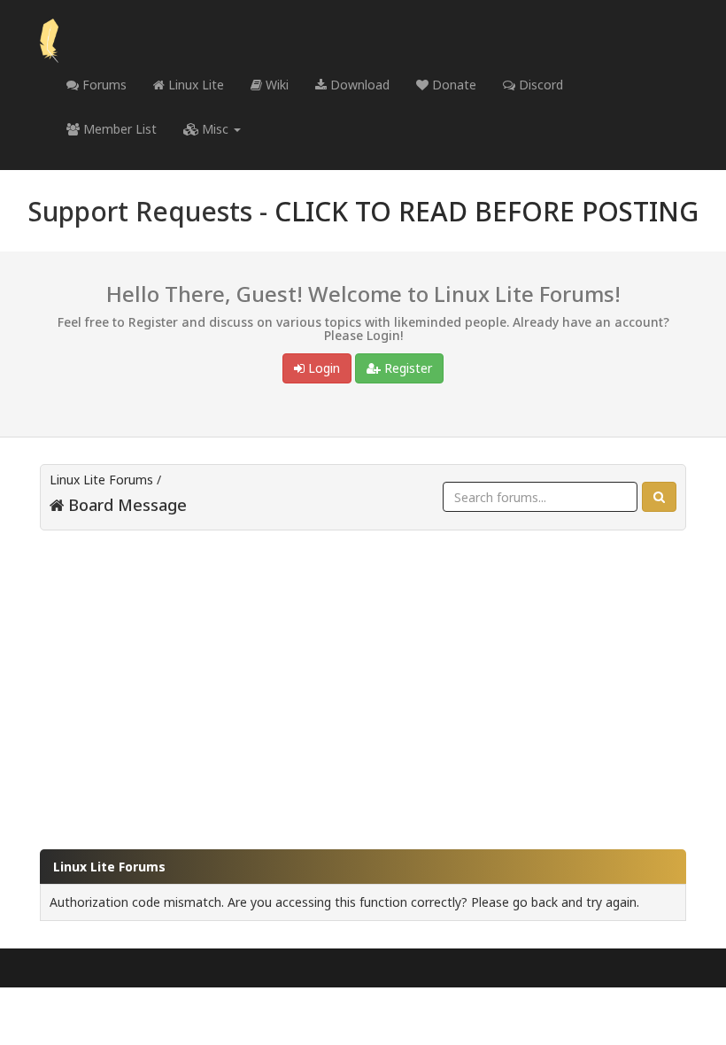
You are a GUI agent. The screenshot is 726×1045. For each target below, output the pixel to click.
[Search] (659, 497)
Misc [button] (215, 128)
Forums (103, 84)
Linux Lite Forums (101, 479)
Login (322, 368)
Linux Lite (194, 84)
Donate (452, 84)
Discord (539, 84)
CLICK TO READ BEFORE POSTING (486, 211)
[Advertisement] (363, 681)
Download (358, 84)
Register (406, 368)
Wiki (275, 84)
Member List (118, 128)
